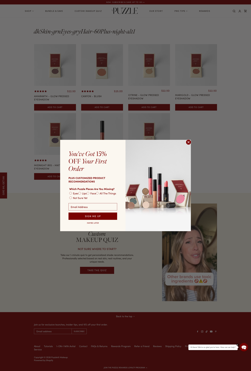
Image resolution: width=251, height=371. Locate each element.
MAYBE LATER (93, 223)
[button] (244, 347)
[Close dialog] (188, 142)
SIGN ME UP (93, 216)
